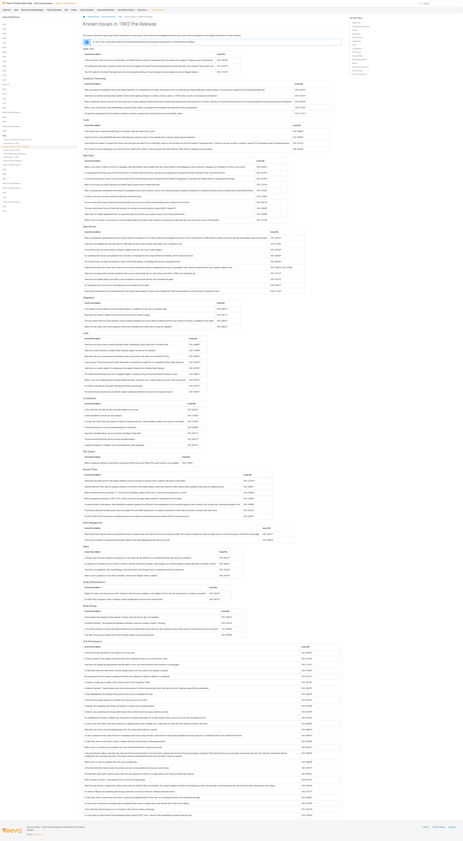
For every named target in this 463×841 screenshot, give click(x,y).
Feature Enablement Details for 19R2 (18, 140)
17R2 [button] (4, 207)
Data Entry (356, 34)
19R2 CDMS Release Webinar (15, 154)
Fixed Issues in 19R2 (11, 143)
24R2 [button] (4, 52)
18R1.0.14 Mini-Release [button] (11, 188)
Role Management (359, 59)
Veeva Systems (37, 834)
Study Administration (360, 67)
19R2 (120, 17)
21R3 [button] (4, 94)
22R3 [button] (4, 75)
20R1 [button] (4, 122)
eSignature (356, 41)
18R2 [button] (4, 179)
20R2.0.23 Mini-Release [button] (11, 112)
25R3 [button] (4, 34)
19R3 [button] (4, 131)
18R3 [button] (4, 174)
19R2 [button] (4, 136)
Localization (357, 49)
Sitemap (452, 827)
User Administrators (126, 10)
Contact (425, 827)
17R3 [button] (4, 197)
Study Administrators (106, 10)
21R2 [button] (4, 99)
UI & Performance (359, 74)
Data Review (357, 37)
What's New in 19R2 (11, 157)
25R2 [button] (4, 38)
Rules (354, 63)
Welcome (7, 10)
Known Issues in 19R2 (12, 150)
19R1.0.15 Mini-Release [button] (11, 165)
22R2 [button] (4, 80)
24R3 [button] (4, 47)
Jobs (354, 45)
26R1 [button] (4, 29)
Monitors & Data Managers (32, 10)
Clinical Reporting (54, 10)
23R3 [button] (4, 61)
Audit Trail (356, 23)
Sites (16, 10)
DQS (66, 10)
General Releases (109, 17)
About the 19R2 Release (13, 161)
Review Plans (357, 56)
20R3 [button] (4, 108)
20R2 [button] (4, 117)
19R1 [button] (4, 169)
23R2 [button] (4, 66)
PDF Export (356, 52)
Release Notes (93, 17)
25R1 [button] (4, 43)
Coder (354, 30)
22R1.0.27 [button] (6, 85)
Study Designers (87, 10)
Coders (74, 10)
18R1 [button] (4, 193)
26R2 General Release (43, 3)
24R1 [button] (4, 57)
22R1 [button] (4, 89)
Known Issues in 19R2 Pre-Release (16, 147)
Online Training (438, 827)
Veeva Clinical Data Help (18, 3)
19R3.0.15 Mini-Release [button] (11, 126)
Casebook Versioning (360, 26)
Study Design (357, 71)
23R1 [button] (4, 71)
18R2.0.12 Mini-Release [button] (11, 183)
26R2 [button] (4, 24)
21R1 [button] (4, 103)
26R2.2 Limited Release (66, 3)
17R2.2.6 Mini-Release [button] (11, 202)
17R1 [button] (4, 211)
